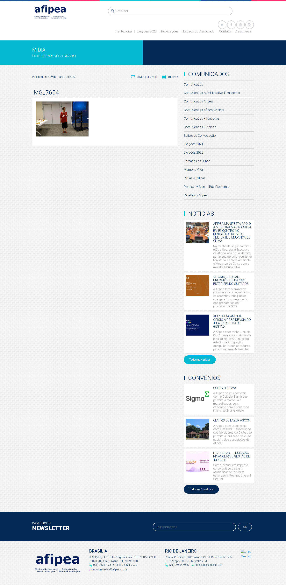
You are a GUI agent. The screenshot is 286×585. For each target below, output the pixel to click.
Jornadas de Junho (197, 161)
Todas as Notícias (200, 359)
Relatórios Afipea (196, 195)
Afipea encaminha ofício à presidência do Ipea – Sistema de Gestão (232, 321)
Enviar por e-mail (147, 76)
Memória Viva (193, 169)
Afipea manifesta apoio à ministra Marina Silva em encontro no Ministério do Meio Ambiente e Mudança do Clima (232, 232)
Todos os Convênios (201, 489)
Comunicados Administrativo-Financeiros (212, 93)
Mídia (57, 55)
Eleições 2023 (147, 31)
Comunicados (193, 84)
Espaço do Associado (199, 31)
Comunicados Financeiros (201, 118)
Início (35, 55)
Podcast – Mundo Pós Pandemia (206, 187)
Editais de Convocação (200, 135)
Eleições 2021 (193, 144)
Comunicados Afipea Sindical (204, 110)
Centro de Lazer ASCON (231, 420)
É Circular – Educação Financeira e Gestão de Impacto (231, 456)
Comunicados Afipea (198, 101)
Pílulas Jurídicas (194, 178)
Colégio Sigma (224, 388)
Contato (225, 31)
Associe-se (243, 31)
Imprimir (173, 76)
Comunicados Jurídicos (200, 127)
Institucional (123, 31)
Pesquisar (122, 10)
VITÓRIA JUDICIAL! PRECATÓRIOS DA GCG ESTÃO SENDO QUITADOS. (231, 280)
